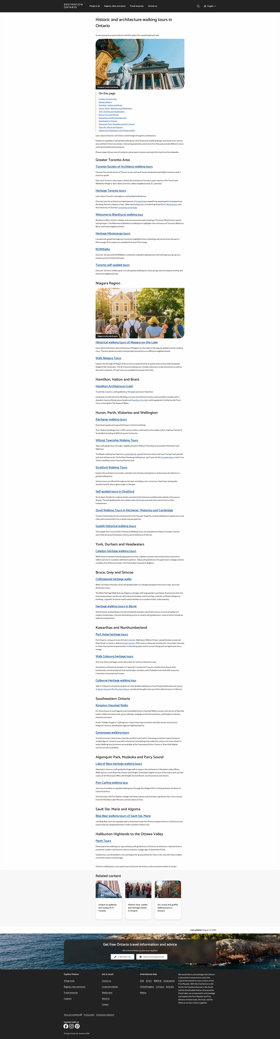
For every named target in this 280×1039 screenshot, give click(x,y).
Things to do (94, 6)
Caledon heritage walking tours (116, 551)
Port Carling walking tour (112, 782)
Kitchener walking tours (111, 419)
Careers (105, 1004)
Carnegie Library (168, 457)
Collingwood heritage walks (114, 579)
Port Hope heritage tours (112, 634)
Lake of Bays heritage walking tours (119, 763)
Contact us (152, 6)
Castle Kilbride (129, 454)
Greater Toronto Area (108, 99)
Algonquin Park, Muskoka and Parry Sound (117, 124)
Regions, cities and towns (115, 6)
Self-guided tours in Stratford (115, 491)
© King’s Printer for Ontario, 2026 (76, 1033)
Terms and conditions (72, 1015)
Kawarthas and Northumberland (112, 118)
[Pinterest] (77, 1027)
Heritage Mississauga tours (113, 233)
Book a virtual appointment (153, 957)
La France (160, 986)
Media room (107, 992)
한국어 (149, 981)
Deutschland (169, 981)
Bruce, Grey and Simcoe (109, 114)
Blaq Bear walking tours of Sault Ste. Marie (123, 815)
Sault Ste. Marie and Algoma (111, 127)
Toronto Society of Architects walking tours (124, 166)
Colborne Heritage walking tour (116, 680)
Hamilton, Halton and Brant (110, 105)
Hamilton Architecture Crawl (114, 386)
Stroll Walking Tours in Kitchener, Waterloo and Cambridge (134, 510)
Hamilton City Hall (140, 400)
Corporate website (110, 986)
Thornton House (122, 689)
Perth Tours (103, 840)
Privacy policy (89, 1015)
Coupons (68, 998)
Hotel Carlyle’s (129, 643)
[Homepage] (73, 6)
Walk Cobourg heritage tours (114, 656)
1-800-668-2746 (124, 957)
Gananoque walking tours (112, 732)
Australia (170, 986)
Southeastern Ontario (108, 121)
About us (106, 998)
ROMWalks (103, 249)
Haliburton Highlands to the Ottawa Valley (117, 130)
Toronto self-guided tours (113, 265)
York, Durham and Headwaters (112, 111)
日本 (142, 981)
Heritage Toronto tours (111, 190)
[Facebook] (66, 1027)
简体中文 (158, 981)
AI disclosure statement (105, 1015)
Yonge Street (141, 201)
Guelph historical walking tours (116, 526)
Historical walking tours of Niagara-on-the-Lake (127, 342)
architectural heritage (128, 207)
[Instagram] (71, 1027)
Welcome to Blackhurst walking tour (119, 214)
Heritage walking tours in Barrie (116, 606)
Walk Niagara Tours (108, 358)
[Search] (198, 6)
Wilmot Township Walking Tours (117, 440)
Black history (172, 204)
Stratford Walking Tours (111, 467)
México (143, 992)
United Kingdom (147, 986)
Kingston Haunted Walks (112, 705)
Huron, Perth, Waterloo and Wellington (115, 108)
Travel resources (137, 6)
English (210, 6)
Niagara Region (105, 102)
